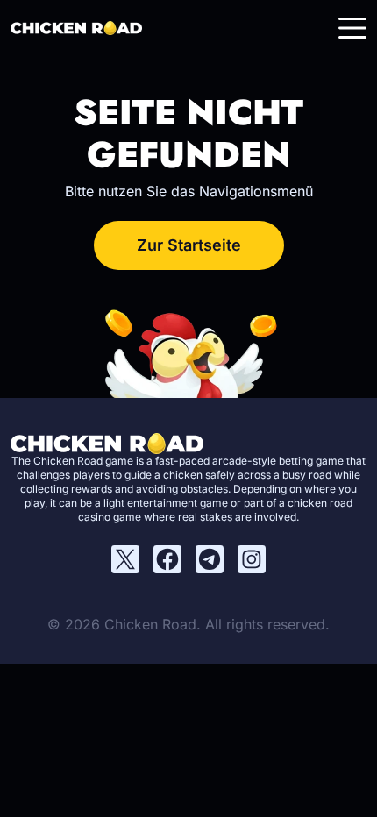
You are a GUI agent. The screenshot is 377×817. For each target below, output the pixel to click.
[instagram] (252, 559)
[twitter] (125, 559)
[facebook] (167, 559)
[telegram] (210, 559)
